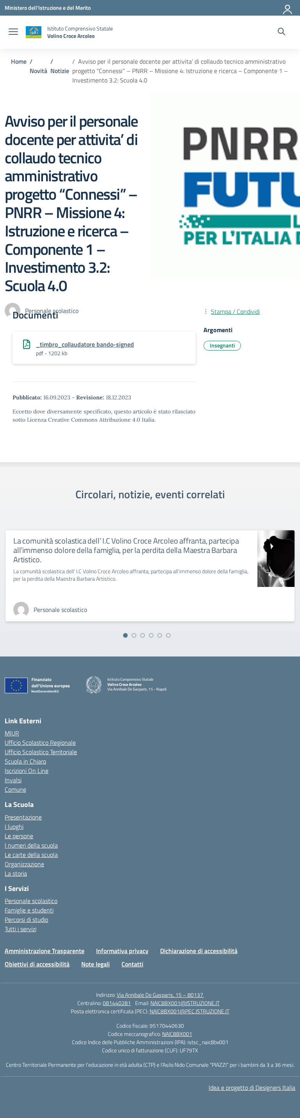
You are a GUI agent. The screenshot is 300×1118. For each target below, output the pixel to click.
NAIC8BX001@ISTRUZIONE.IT (185, 1003)
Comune (15, 789)
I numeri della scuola (31, 845)
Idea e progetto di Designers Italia (252, 1087)
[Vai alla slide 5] (159, 635)
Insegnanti (222, 345)
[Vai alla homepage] (33, 32)
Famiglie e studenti (29, 910)
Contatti (132, 964)
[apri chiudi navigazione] (13, 32)
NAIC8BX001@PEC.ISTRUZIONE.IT (189, 1011)
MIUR (12, 733)
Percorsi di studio (26, 919)
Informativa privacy (122, 950)
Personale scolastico (31, 900)
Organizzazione (24, 864)
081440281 (117, 1003)
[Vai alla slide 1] (125, 635)
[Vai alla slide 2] (134, 635)
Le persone (19, 836)
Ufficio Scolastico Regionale (40, 742)
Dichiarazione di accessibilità (199, 950)
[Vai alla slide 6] (168, 635)
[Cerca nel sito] (281, 32)
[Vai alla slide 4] (151, 635)
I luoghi (14, 826)
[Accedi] (287, 7)
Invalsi (13, 780)
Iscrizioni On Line (26, 770)
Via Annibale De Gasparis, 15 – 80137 (160, 995)
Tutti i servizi (20, 929)
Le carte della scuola (31, 854)
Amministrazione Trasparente (44, 950)
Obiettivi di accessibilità (37, 964)
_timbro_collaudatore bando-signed (85, 344)
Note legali (95, 964)
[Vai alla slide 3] (142, 635)
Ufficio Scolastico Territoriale (41, 752)
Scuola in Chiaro (25, 761)
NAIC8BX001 (177, 1034)
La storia (16, 873)
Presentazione (23, 817)
